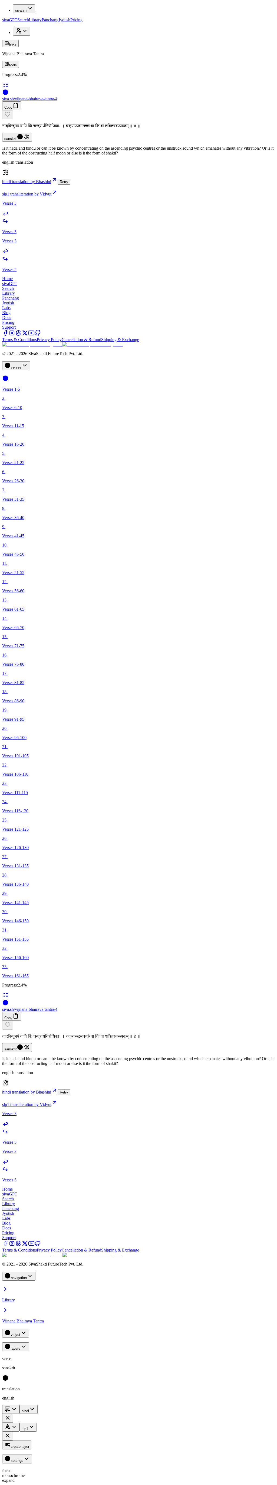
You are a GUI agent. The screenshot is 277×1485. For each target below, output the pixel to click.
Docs (6, 317)
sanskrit (10, 139)
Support (9, 327)
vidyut (15, 1335)
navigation (19, 1278)
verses (16, 367)
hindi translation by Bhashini (26, 181)
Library (35, 20)
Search (23, 20)
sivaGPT (9, 20)
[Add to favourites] (7, 114)
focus (6, 1470)
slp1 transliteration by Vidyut (26, 194)
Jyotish (64, 20)
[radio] (5, 1379)
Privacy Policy (49, 339)
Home (7, 278)
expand (8, 1480)
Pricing (76, 20)
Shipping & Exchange (120, 339)
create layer (20, 1447)
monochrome (13, 1475)
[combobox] (10, 1409)
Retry (64, 182)
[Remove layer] (7, 1418)
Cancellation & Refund (81, 339)
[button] (138, 114)
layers (15, 1348)
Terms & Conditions (19, 339)
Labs (6, 307)
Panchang (50, 20)
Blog (6, 312)
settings (17, 1461)
